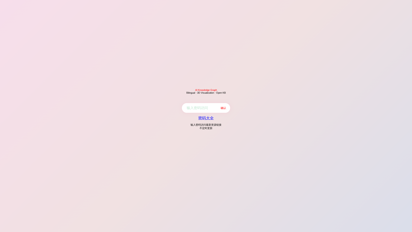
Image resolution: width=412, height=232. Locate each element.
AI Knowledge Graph (206, 90)
